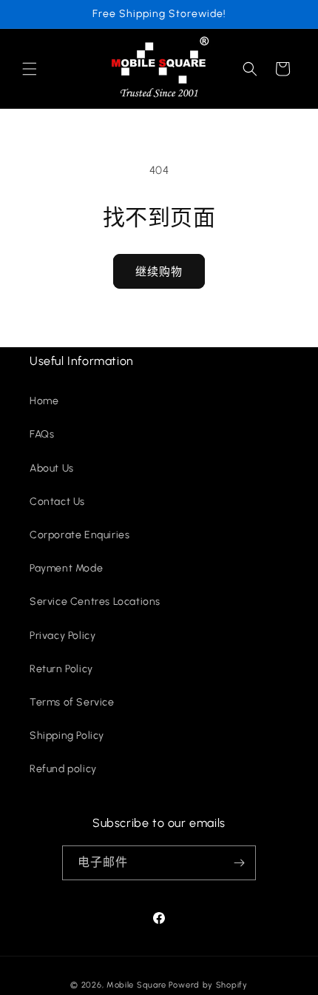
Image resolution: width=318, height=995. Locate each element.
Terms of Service (72, 702)
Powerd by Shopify (208, 985)
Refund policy (63, 769)
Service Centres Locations (95, 601)
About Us (52, 468)
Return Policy (61, 669)
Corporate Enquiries (79, 535)
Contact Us (57, 501)
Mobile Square (136, 985)
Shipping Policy (67, 735)
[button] (29, 69)
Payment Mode (66, 568)
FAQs (42, 434)
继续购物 (159, 271)
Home (44, 401)
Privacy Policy (62, 635)
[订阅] (239, 862)
